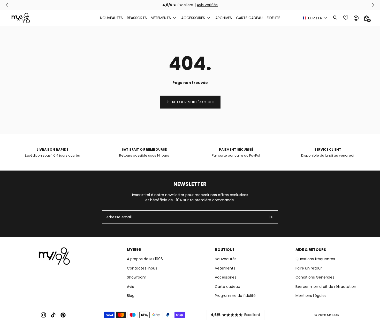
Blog (130, 295)
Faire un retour (308, 268)
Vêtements (225, 268)
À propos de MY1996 (145, 258)
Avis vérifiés (207, 4)
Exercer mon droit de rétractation (325, 286)
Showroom (136, 277)
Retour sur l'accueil (190, 102)
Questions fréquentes (315, 258)
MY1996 (333, 315)
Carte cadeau (227, 286)
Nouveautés (226, 258)
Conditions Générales (314, 277)
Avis (130, 286)
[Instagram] (43, 315)
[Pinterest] (63, 315)
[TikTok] (53, 315)
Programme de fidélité (235, 295)
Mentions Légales (310, 295)
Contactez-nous (142, 268)
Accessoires (225, 277)
